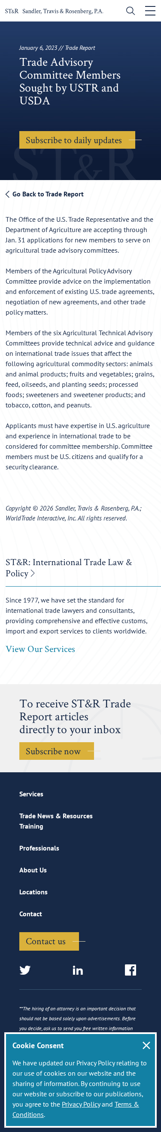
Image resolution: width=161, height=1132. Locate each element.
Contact (30, 913)
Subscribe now (53, 751)
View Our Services (40, 648)
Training (31, 826)
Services (31, 793)
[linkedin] (80, 971)
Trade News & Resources (56, 815)
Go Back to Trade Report (47, 194)
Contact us (46, 941)
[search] (128, 11)
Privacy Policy (81, 1104)
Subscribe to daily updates (74, 140)
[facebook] (133, 971)
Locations (33, 891)
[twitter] (27, 971)
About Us (33, 870)
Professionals (39, 848)
